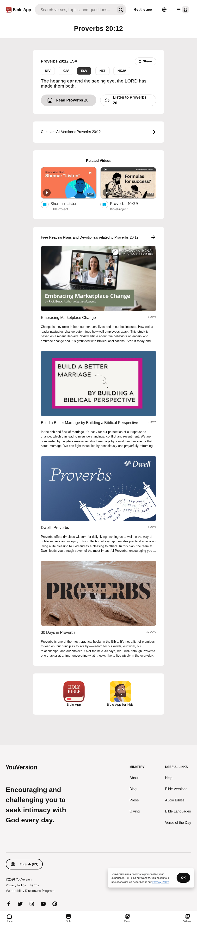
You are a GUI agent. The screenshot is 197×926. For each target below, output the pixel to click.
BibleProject (59, 209)
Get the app (143, 9)
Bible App (74, 704)
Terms (34, 885)
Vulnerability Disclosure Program (30, 891)
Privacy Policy (16, 885)
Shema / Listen (68, 203)
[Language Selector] (164, 9)
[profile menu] (182, 9)
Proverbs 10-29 (129, 203)
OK (183, 878)
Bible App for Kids (120, 704)
